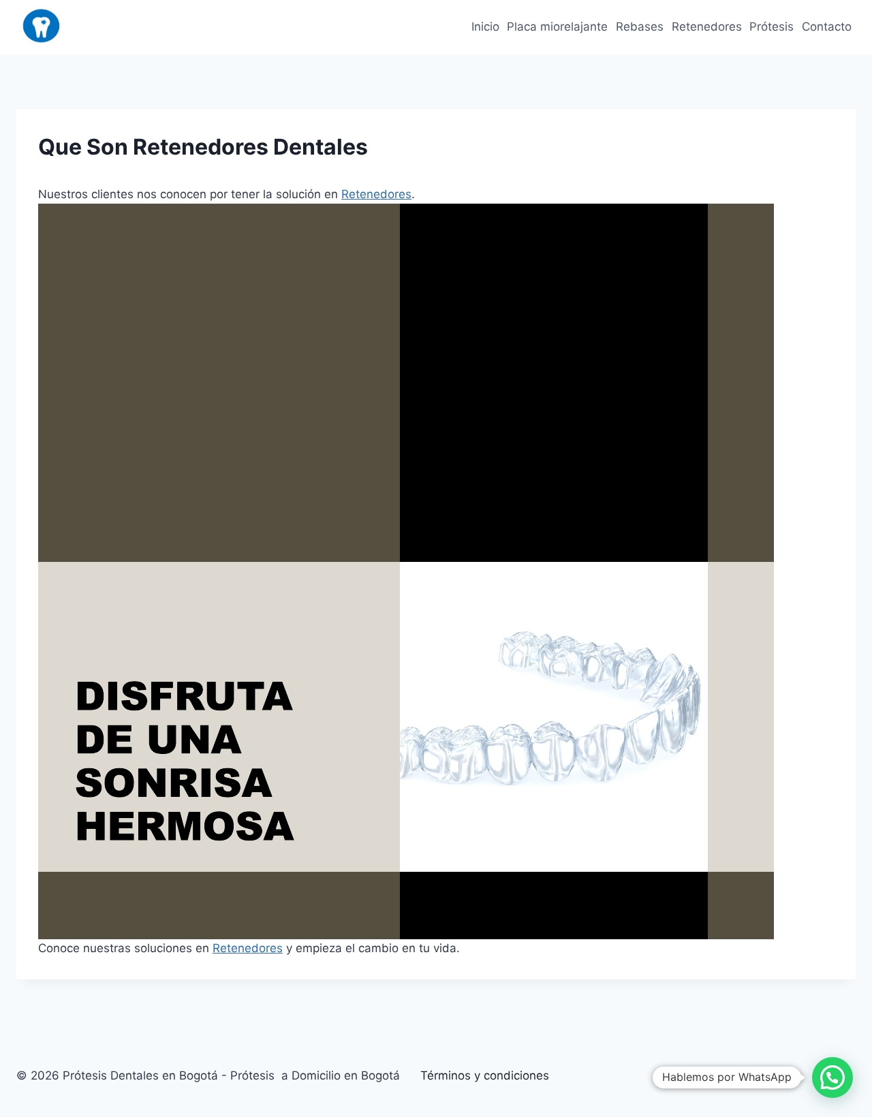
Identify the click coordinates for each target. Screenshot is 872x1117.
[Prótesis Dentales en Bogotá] (41, 27)
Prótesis (771, 26)
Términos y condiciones (484, 1075)
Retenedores (707, 26)
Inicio (485, 26)
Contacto (827, 26)
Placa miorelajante (557, 26)
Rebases (640, 26)
